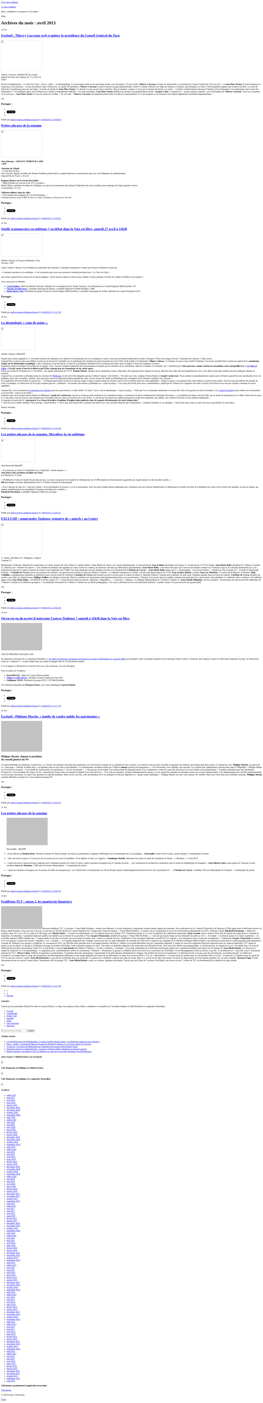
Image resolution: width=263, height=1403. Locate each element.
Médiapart (57, 376)
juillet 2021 (11, 1095)
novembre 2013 (13, 1314)
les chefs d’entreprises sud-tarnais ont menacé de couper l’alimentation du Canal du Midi (87, 659)
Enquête (10, 1018)
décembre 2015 (13, 1253)
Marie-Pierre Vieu (15, 291)
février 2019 (12, 1162)
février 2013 (12, 1336)
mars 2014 (11, 1304)
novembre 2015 (13, 1255)
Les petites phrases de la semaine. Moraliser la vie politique (43, 434)
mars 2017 (11, 1216)
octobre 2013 (12, 1317)
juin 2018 (11, 1179)
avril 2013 (11, 1331)
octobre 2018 (12, 1171)
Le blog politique (8, 7)
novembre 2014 (13, 1285)
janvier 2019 (12, 1164)
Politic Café (12, 1016)
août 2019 (11, 1147)
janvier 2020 (12, 1135)
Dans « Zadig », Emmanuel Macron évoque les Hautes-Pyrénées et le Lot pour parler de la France (49, 1044)
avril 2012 (11, 1361)
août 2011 (11, 1381)
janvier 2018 (12, 1191)
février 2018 (12, 1189)
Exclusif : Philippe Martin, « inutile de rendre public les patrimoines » (50, 716)
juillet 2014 (11, 1295)
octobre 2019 (12, 1142)
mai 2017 (11, 1211)
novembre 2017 (13, 1196)
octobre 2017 (12, 1199)
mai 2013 (11, 1329)
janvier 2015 (12, 1280)
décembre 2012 (13, 1341)
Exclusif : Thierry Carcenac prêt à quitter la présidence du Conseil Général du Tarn (60, 35)
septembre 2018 (13, 1174)
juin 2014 (11, 1297)
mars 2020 (11, 1130)
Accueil (10, 1011)
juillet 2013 (11, 1324)
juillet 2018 (11, 1176)
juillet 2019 (11, 1149)
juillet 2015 (11, 1265)
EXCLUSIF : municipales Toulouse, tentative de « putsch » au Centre (49, 518)
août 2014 (11, 1292)
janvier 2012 (12, 1368)
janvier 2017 (12, 1221)
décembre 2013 (13, 1312)
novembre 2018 (13, 1169)
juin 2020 (11, 1122)
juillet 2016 (11, 1235)
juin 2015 (11, 1267)
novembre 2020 (13, 1110)
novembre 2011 (13, 1373)
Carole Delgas (13, 286)
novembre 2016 (13, 1226)
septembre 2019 (13, 1144)
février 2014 (12, 1307)
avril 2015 (11, 1272)
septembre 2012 (13, 1349)
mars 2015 (11, 1275)
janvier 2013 (12, 1339)
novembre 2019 (13, 1139)
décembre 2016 (13, 1223)
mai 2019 (11, 1154)
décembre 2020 (13, 1107)
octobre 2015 (12, 1258)
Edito (9, 1021)
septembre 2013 (13, 1319)
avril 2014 (11, 1302)
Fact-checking (13, 1023)
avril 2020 (11, 1127)
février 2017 (12, 1218)
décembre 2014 (13, 1282)
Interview (11, 1026)
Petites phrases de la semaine (21, 125)
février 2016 (12, 1248)
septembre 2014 (13, 1290)
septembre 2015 (13, 1260)
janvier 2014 (12, 1309)
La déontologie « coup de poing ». (24, 322)
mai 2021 (11, 1098)
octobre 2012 (12, 1346)
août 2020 (11, 1117)
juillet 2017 (11, 1206)
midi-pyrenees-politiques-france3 (24, 119)
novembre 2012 (13, 1344)
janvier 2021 (12, 1105)
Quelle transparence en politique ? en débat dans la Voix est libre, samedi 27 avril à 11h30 (64, 229)
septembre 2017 (13, 1201)
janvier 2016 (12, 1250)
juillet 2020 (11, 1120)
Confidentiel (12, 1013)
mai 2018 (11, 1181)
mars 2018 (11, 1186)
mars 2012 (11, 1364)
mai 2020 (11, 1125)
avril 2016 (11, 1243)
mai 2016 (11, 1240)
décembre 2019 (13, 1137)
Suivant (10, 996)
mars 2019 (11, 1159)
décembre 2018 (13, 1167)
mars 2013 (11, 1334)
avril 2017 (11, 1213)
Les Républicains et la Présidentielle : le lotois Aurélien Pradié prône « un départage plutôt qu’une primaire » (53, 1041)
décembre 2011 (13, 1371)
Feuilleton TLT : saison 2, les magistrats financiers (36, 901)
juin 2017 (11, 1208)
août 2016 (11, 1233)
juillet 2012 (11, 1354)
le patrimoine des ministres (39, 390)
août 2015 (11, 1263)
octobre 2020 (12, 1112)
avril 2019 (11, 1157)
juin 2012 (11, 1356)
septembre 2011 (13, 1378)
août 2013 (11, 1322)
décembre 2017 (13, 1194)
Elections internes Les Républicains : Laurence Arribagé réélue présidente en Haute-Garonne (47, 1049)
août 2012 (11, 1351)
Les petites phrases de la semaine (24, 813)
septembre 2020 (13, 1115)
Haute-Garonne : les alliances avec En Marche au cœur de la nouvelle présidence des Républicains (49, 1051)
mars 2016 (11, 1245)
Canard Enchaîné (226, 390)
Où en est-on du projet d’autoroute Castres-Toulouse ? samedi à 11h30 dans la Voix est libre (65, 618)
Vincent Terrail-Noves (17, 289)
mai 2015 (11, 1270)
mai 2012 (11, 1359)
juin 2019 (11, 1152)
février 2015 (12, 1277)
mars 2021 (11, 1102)
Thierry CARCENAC (17, 678)
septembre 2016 (13, 1231)
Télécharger (6, 1390)
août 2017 (11, 1203)
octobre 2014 (12, 1287)
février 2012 (12, 1366)
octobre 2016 (12, 1228)
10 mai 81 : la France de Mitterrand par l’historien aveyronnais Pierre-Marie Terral (42, 1046)
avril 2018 (11, 1184)
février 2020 (12, 1132)
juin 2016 (11, 1238)
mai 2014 (11, 1299)
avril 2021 (11, 1100)
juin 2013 (11, 1327)
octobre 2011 (12, 1376)
